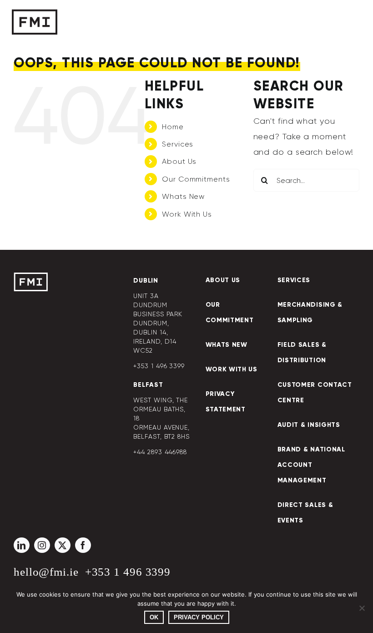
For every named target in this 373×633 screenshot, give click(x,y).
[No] (361, 608)
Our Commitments (196, 179)
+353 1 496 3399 (128, 572)
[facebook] (83, 545)
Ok (154, 617)
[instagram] (42, 545)
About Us (179, 161)
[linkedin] (22, 545)
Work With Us (187, 214)
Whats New (183, 196)
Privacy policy (199, 617)
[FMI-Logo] (31, 276)
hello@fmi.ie (46, 572)
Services (177, 144)
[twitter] (63, 545)
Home (173, 126)
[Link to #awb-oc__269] (331, 23)
